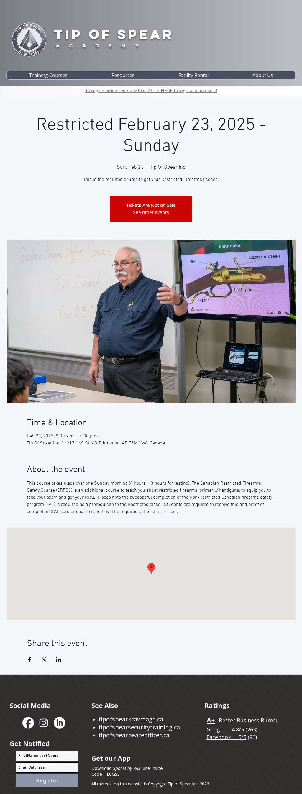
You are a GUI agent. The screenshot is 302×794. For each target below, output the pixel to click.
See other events (151, 212)
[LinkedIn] (59, 723)
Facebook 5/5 (226, 737)
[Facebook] (28, 723)
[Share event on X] (44, 659)
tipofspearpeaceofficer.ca (134, 735)
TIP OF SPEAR (114, 34)
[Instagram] (44, 723)
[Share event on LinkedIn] (58, 659)
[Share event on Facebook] (29, 659)
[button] (48, 75)
